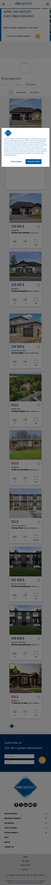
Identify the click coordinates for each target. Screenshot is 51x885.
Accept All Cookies (33, 161)
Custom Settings (16, 161)
